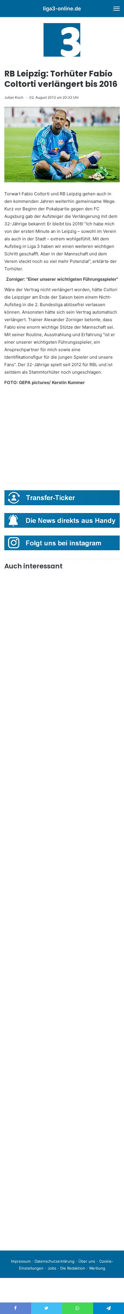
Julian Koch (13, 97)
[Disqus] (62, 1165)
